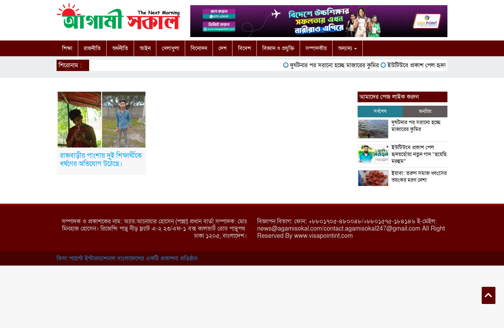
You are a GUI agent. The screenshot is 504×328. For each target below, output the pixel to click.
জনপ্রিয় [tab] (425, 111)
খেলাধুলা (170, 48)
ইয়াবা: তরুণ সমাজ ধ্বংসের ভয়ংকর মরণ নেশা (419, 176)
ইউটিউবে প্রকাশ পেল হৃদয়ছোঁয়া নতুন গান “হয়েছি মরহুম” (419, 154)
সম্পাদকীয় (316, 48)
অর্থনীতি (120, 48)
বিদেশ (244, 48)
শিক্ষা (67, 48)
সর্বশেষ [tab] (380, 111)
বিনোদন (199, 48)
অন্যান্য (345, 48)
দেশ (222, 48)
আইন (145, 48)
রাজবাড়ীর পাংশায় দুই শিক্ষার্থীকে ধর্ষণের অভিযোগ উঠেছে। (101, 159)
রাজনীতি (92, 48)
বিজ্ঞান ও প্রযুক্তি (278, 48)
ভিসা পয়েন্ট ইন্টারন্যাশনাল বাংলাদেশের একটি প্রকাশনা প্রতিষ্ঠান (127, 258)
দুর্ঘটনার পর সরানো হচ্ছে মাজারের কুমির (330, 65)
